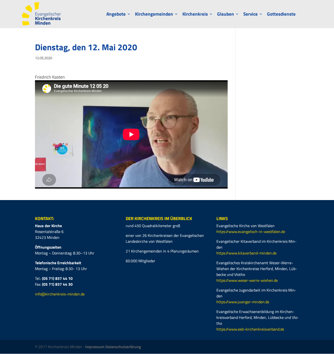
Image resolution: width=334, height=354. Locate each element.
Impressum (95, 347)
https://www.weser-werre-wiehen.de (247, 280)
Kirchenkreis (195, 14)
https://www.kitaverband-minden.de (246, 253)
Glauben (225, 14)
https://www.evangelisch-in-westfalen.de (250, 231)
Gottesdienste (281, 14)
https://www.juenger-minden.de (242, 302)
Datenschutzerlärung (123, 347)
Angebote (116, 14)
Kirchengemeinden (154, 14)
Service (250, 14)
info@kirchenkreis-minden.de (60, 294)
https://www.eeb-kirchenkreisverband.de (250, 329)
